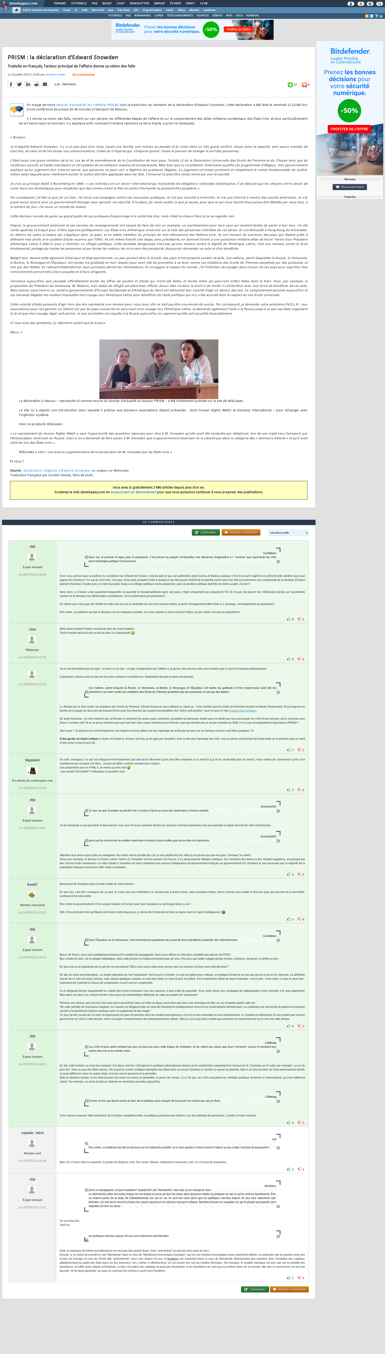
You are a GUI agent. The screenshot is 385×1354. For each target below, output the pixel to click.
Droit (190, 3)
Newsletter (139, 3)
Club (203, 3)
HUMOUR (252, 15)
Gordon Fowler (55, 75)
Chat (120, 3)
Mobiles (194, 10)
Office (181, 10)
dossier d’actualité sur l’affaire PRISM (87, 105)
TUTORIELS (115, 15)
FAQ (94, 3)
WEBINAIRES (142, 15)
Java (110, 10)
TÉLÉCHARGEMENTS (180, 15)
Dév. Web (123, 10)
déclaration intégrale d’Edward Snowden (56, 471)
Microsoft (98, 10)
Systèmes (210, 10)
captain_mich (32, 1133)
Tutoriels (78, 3)
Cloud (66, 10)
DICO (239, 15)
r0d (32, 547)
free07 (32, 884)
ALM (84, 10)
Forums (59, 3)
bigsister (32, 760)
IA (76, 10)
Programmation (152, 10)
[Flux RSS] (367, 16)
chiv (32, 629)
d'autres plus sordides (242, 710)
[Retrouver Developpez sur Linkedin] (381, 16)
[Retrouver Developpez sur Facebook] (376, 16)
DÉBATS (217, 15)
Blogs (107, 3)
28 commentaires (83, 75)
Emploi (159, 3)
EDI (136, 10)
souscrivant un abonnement (133, 492)
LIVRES (158, 15)
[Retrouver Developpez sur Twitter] (371, 16)
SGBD (169, 10)
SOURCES (203, 15)
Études (175, 3)
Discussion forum (352, 187)
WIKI (229, 15)
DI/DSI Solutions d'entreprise (41, 10)
